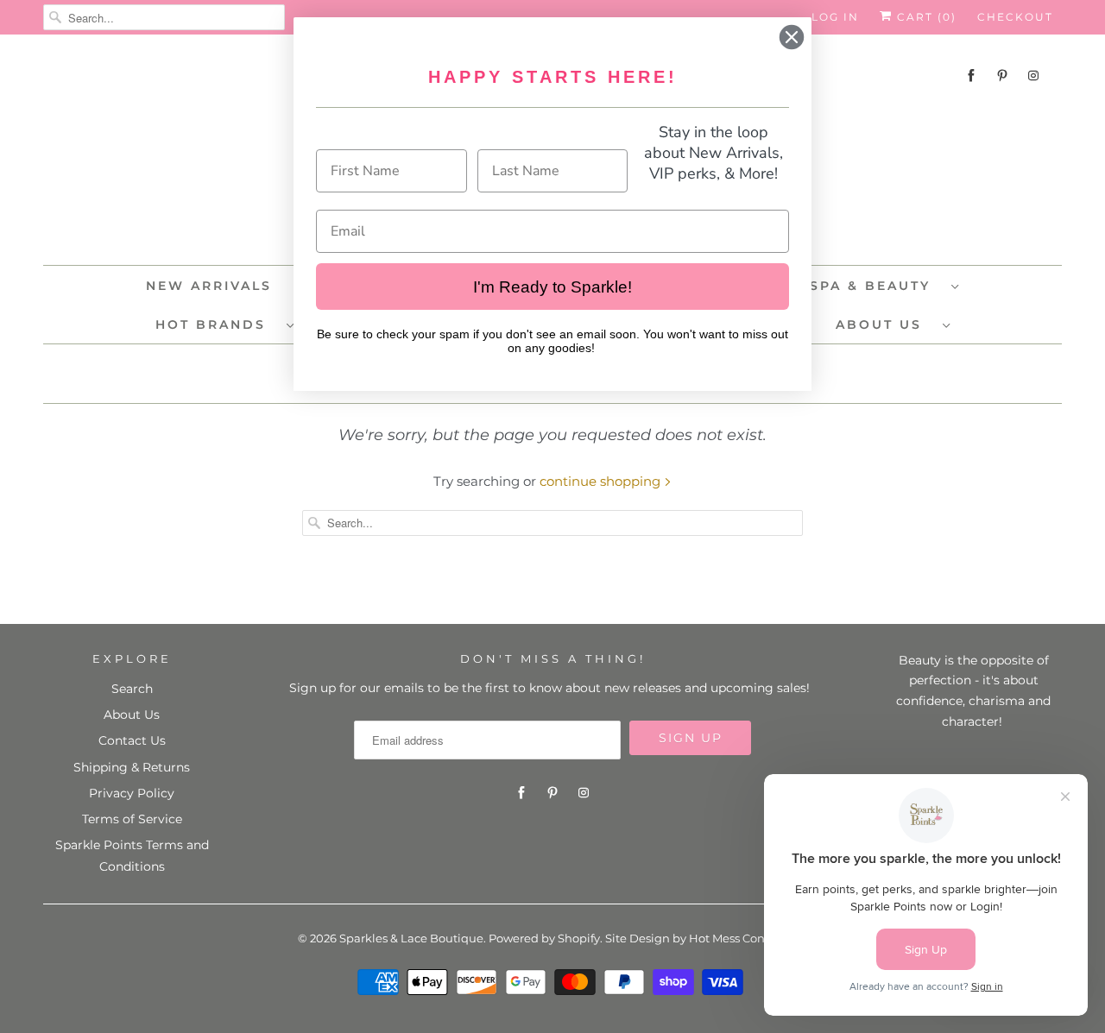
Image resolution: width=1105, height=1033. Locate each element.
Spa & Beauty (876, 285)
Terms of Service (132, 819)
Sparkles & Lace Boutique (411, 938)
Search (132, 688)
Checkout (1015, 16)
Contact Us (132, 740)
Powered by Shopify (544, 938)
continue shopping (602, 481)
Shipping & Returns (131, 767)
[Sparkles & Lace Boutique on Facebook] (971, 75)
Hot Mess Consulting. (748, 938)
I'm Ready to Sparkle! (552, 287)
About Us (885, 324)
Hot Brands (216, 324)
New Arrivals (209, 285)
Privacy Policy (131, 793)
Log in (835, 16)
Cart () (925, 16)
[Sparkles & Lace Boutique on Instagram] (1033, 75)
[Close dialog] (792, 37)
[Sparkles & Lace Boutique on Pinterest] (1002, 75)
